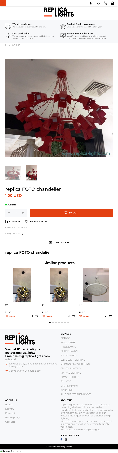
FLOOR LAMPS (69, 355)
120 (6, 305)
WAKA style (67, 390)
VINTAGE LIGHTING (71, 372)
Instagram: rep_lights (20, 352)
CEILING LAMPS (69, 351)
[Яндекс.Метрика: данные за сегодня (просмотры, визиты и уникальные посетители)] (10, 451)
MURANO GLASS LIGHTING (75, 364)
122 (80, 305)
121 (43, 305)
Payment (10, 413)
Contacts (10, 421)
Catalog (19, 233)
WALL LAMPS (68, 342)
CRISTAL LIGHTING (71, 368)
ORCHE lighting (69, 385)
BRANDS (65, 338)
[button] (50, 322)
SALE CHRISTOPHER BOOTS (76, 394)
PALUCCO (66, 381)
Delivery (9, 408)
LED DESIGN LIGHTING (73, 359)
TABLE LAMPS (68, 346)
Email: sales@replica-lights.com (27, 356)
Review (9, 404)
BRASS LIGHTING (70, 377)
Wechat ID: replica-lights (22, 349)
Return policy (12, 417)
